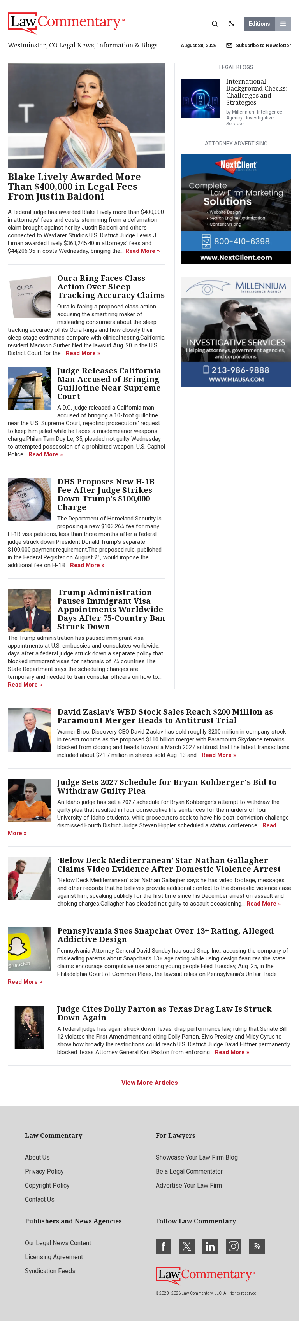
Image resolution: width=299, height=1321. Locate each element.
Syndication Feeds (50, 1271)
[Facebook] (163, 1246)
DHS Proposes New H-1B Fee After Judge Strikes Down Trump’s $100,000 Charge (106, 494)
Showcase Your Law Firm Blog (197, 1157)
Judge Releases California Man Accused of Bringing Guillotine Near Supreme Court (109, 383)
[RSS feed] (257, 1246)
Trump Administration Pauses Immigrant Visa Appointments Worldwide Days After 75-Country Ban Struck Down (111, 609)
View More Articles (149, 1082)
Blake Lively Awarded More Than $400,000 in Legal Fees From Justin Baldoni (74, 187)
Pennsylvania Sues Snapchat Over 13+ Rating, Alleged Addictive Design (165, 935)
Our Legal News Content (58, 1243)
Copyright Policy (47, 1185)
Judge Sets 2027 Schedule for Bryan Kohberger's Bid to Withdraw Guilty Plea (166, 786)
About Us (37, 1157)
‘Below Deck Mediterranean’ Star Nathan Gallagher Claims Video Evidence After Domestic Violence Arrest (169, 864)
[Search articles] (214, 23)
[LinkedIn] (210, 1246)
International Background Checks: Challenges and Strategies (256, 92)
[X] (187, 1246)
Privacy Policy (44, 1171)
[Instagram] (233, 1246)
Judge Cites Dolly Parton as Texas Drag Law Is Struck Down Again (164, 1013)
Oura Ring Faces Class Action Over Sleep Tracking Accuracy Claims (111, 287)
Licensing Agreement (54, 1257)
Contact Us (40, 1199)
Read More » (142, 250)
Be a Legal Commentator (189, 1171)
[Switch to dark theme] (231, 23)
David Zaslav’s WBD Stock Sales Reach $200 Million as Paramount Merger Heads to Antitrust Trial (165, 716)
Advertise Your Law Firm (189, 1185)
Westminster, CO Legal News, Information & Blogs (82, 45)
